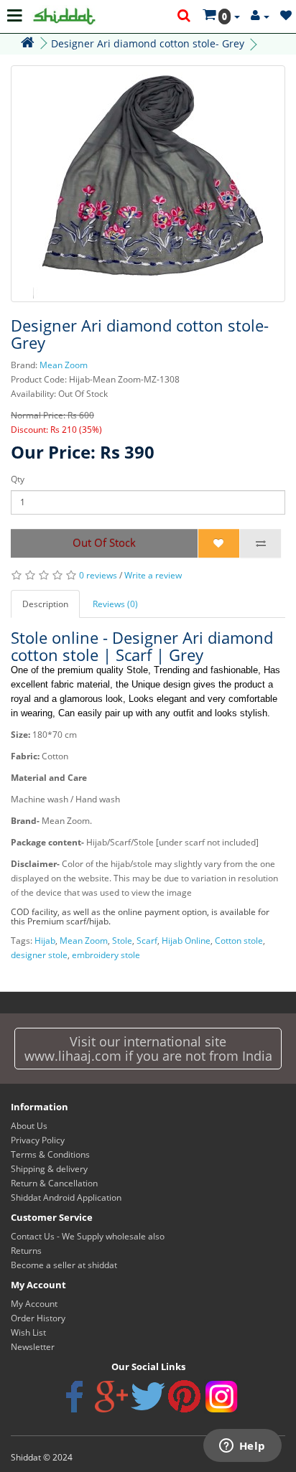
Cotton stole (239, 940)
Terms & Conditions (50, 1154)
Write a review (153, 575)
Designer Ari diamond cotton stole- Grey (147, 43)
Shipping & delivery (49, 1169)
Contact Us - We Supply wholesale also (88, 1236)
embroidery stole (106, 955)
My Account (34, 1304)
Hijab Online (186, 940)
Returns (26, 1250)
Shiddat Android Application (66, 1197)
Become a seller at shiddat (64, 1265)
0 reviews (98, 575)
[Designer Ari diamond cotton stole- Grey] (148, 183)
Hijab (44, 940)
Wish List (28, 1332)
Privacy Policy (38, 1140)
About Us (29, 1126)
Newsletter (33, 1347)
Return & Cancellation (54, 1183)
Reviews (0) (115, 604)
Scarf (147, 940)
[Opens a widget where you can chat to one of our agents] (242, 1447)
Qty (17, 479)
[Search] (184, 16)
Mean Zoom (64, 365)
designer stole (39, 955)
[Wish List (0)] (286, 16)
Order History (38, 1318)
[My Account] (260, 16)
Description (45, 604)
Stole (122, 940)
